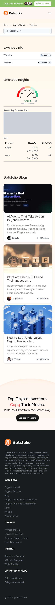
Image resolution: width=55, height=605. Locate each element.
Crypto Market (19, 25)
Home (6, 25)
